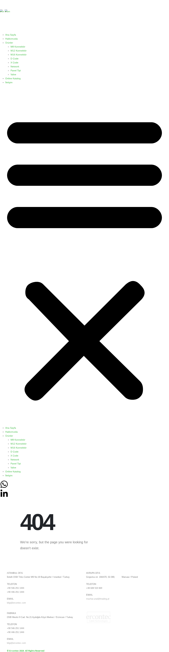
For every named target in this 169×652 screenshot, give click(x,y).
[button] (84, 256)
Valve (13, 74)
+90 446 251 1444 (15, 592)
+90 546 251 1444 (15, 588)
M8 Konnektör (18, 46)
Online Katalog (13, 78)
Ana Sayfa (10, 34)
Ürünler (9, 42)
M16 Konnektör (19, 54)
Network (15, 66)
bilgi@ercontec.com (16, 603)
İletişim (9, 82)
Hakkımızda (11, 38)
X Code (14, 62)
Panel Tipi (16, 70)
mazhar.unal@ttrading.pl (97, 599)
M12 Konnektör (19, 50)
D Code (14, 58)
